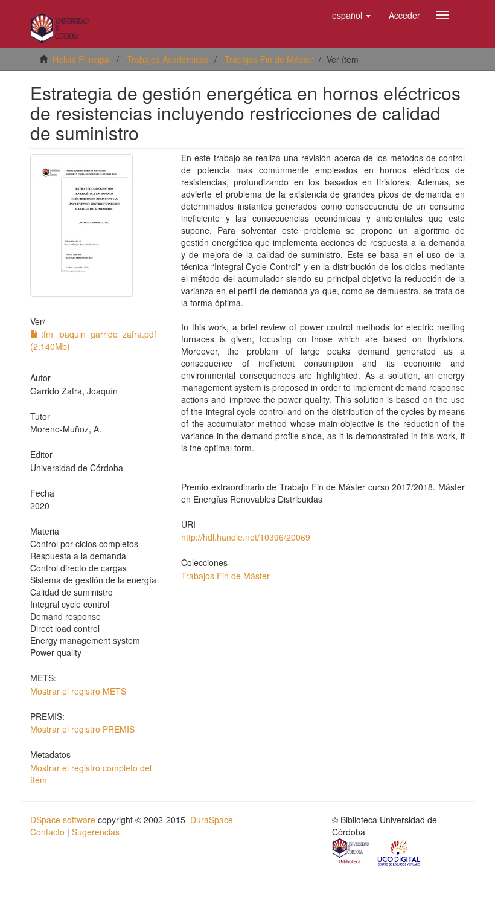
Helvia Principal (82, 59)
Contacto (47, 832)
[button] (351, 15)
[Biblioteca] (351, 852)
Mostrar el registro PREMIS (82, 729)
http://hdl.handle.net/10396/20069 (245, 537)
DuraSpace (211, 820)
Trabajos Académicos (168, 59)
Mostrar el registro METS (78, 691)
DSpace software (62, 820)
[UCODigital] (399, 852)
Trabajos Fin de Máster (269, 59)
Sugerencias (96, 832)
